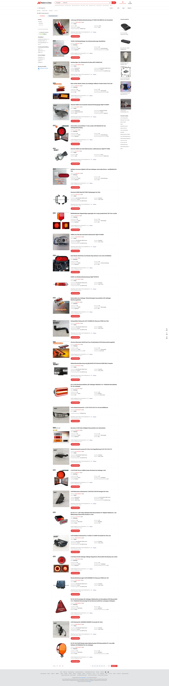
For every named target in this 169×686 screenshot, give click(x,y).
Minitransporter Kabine (125, 134)
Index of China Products (92, 675)
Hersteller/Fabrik (42, 40)
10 (57, 666)
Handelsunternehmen (43, 39)
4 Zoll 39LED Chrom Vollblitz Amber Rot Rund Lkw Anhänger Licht (88, 470)
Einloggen (130, 3)
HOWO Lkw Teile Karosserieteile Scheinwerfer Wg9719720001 (87, 234)
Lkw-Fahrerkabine (106, 5)
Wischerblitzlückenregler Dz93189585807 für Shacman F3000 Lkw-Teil (90, 578)
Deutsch (74, 673)
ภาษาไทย (110, 673)
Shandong (41, 57)
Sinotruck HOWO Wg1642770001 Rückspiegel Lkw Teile (85, 192)
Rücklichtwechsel (124, 144)
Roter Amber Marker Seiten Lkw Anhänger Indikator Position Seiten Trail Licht (91, 83)
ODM (40, 52)
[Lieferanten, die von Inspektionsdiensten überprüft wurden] (44, 32)
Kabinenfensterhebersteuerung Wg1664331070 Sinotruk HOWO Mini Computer (92, 363)
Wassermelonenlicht (124, 146)
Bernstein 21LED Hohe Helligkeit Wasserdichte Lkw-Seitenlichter (88, 428)
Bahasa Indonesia (125, 673)
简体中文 (53, 673)
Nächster (114, 666)
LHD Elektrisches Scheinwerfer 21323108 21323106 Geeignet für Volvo (90, 491)
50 (62, 666)
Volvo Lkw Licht (123, 140)
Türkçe (114, 673)
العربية (98, 673)
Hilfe (118, 8)
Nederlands (102, 673)
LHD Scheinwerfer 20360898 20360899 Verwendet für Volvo (87, 622)
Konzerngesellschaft (43, 42)
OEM (40, 49)
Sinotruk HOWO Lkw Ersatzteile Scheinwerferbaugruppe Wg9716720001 (90, 104)
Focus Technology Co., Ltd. (83, 677)
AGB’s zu (89, 681)
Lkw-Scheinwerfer (68, 5)
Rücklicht (122, 132)
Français (65, 673)
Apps (123, 8)
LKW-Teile (41, 23)
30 (59, 665)
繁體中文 (57, 673)
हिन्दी (106, 673)
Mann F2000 (83, 5)
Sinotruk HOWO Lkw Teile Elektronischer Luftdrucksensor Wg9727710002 (90, 148)
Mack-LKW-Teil (99, 5)
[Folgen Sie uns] (108, 671)
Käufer (111, 8)
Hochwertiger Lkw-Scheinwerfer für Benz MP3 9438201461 (86, 62)
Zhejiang (40, 62)
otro (39, 44)
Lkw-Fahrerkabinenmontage (126, 136)
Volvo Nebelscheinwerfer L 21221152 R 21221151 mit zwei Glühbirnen (89, 407)
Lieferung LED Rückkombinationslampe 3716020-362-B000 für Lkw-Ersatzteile (92, 20)
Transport (40, 21)
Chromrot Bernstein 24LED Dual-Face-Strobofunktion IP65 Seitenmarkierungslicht (93, 342)
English (48, 673)
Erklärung (65, 671)
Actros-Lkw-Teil (123, 142)
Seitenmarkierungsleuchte (125, 138)
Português (79, 673)
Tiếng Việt (119, 673)
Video (54, 40)
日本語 (61, 673)
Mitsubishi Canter (92, 5)
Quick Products (73, 675)
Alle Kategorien (42, 8)
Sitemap (97, 671)
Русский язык (88, 673)
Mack (87, 5)
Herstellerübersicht (53, 15)
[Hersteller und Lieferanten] (44, 2)
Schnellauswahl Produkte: (59, 5)
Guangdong (41, 59)
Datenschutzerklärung (79, 671)
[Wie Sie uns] (105, 671)
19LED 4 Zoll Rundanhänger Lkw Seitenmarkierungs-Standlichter (88, 41)
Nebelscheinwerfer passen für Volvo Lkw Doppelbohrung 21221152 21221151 (91, 449)
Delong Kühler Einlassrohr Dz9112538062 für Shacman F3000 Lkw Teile (90, 321)
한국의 (94, 673)
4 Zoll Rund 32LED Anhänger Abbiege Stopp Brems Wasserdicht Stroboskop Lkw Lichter (94, 556)
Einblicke (102, 671)
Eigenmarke (41, 50)
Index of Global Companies (103, 675)
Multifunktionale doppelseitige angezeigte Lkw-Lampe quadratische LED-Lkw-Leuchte (94, 213)
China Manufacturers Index (82, 675)
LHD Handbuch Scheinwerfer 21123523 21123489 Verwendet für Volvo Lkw (91, 535)
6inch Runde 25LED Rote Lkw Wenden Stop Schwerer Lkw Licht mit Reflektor (91, 255)
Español (70, 673)
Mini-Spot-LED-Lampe (76, 5)
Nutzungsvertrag (71, 671)
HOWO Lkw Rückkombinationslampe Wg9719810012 (85, 277)
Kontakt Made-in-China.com (90, 671)
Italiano (83, 673)
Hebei (40, 60)
